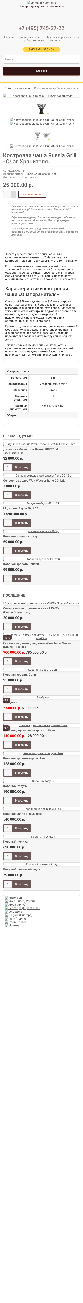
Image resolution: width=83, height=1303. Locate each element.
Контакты (55, 40)
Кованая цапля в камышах (22, 814)
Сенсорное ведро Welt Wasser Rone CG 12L (34, 480)
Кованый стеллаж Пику (20, 536)
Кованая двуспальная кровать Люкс (29, 730)
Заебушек (10, 702)
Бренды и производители (63, 37)
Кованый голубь (15, 786)
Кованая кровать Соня (19, 674)
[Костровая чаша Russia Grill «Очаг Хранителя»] (41, 95)
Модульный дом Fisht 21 (21, 508)
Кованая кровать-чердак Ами (24, 758)
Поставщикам (35, 40)
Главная (9, 37)
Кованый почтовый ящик (21, 869)
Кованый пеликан (16, 841)
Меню (41, 71)
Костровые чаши (18, 88)
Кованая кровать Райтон (21, 564)
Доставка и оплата (30, 37)
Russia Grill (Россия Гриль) (42, 173)
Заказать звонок (41, 49)
